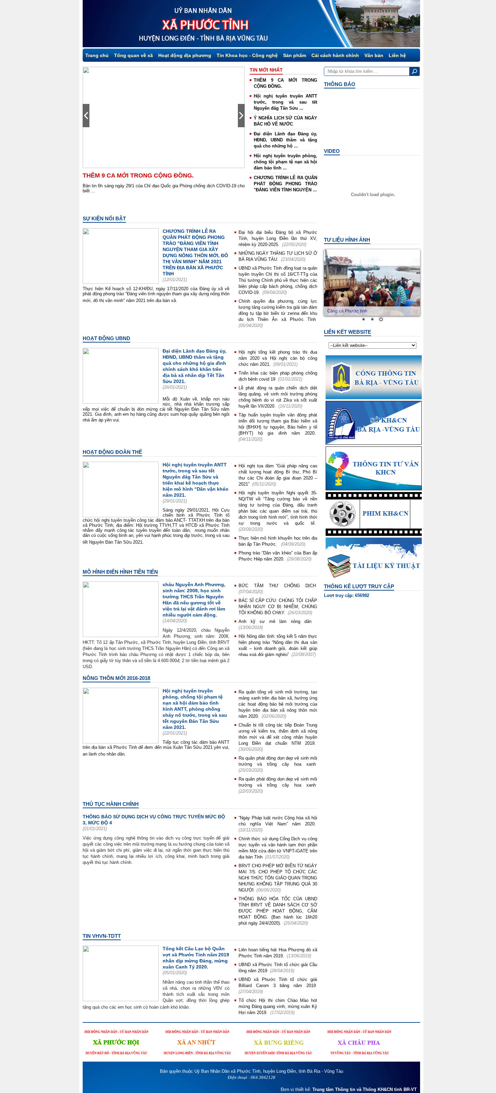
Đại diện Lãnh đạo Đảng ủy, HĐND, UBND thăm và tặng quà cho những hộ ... (285, 139)
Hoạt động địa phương (184, 55)
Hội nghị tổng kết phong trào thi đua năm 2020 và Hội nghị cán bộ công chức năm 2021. (278, 358)
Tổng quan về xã (133, 55)
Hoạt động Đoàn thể (112, 452)
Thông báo (339, 84)
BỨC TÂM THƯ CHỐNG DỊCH (277, 585)
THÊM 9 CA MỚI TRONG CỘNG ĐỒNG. (138, 175)
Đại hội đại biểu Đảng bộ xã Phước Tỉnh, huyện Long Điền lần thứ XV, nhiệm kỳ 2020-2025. (278, 238)
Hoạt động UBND (106, 338)
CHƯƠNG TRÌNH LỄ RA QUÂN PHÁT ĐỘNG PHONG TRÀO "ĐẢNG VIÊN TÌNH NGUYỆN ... (285, 183)
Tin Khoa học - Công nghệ (247, 55)
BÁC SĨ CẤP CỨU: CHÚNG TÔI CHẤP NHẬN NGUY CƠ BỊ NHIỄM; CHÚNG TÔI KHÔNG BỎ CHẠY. (278, 606)
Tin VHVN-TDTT (102, 936)
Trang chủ (97, 55)
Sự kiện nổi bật (104, 218)
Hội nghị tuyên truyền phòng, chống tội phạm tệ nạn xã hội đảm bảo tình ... (285, 161)
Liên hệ (397, 55)
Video (332, 151)
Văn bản (373, 55)
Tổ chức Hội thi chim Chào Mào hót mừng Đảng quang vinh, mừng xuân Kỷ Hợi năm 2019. (278, 1006)
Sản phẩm (294, 55)
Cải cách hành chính (335, 55)
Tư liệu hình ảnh (347, 240)
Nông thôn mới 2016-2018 (116, 678)
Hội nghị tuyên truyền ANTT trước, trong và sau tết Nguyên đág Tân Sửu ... (285, 102)
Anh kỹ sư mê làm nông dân (277, 621)
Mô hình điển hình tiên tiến (120, 572)
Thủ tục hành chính (111, 804)
